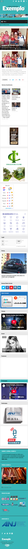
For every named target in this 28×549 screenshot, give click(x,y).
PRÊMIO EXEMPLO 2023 (7, 485)
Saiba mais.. (5, 459)
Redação (6, 47)
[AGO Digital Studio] (7, 545)
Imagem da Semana (14, 109)
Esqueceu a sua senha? (21, 246)
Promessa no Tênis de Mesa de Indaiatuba (16, 97)
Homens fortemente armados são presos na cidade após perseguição (12, 276)
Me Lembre (18, 243)
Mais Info (7, 185)
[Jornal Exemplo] (14, 8)
